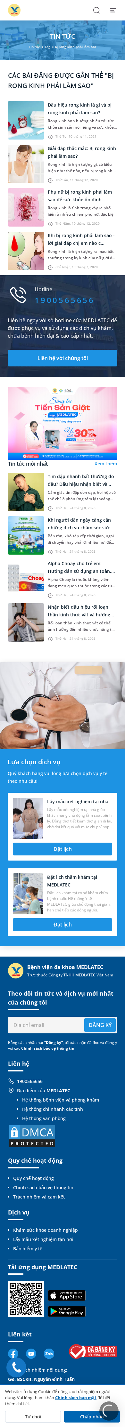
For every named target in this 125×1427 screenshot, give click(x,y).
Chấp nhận (92, 1417)
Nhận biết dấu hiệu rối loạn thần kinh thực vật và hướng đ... (79, 614)
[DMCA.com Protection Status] (32, 1136)
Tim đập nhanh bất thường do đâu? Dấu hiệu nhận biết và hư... (81, 484)
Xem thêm (106, 464)
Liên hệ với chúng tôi (63, 358)
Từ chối (33, 1417)
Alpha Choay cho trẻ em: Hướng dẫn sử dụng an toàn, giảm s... (79, 571)
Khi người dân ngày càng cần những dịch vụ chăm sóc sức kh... (79, 527)
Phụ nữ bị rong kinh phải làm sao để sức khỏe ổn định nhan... (80, 199)
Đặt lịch (63, 849)
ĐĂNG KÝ (100, 1025)
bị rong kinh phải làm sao (75, 46)
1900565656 (30, 1081)
